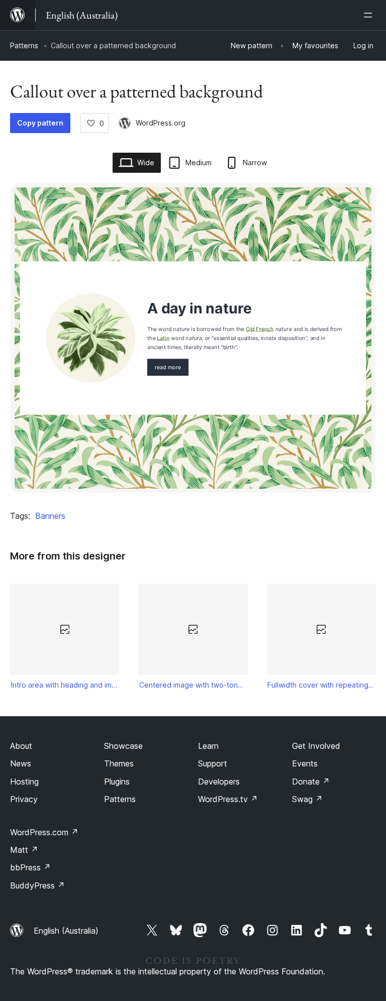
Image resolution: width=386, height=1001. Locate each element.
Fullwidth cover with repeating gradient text (321, 685)
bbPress (30, 867)
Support (212, 763)
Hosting (24, 781)
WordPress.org (160, 123)
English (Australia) (66, 931)
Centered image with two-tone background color (193, 685)
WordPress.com (44, 832)
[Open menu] (370, 15)
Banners (50, 516)
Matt (24, 850)
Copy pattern (40, 123)
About (21, 746)
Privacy (24, 799)
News (20, 763)
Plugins (117, 781)
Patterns (24, 45)
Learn (208, 746)
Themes (119, 763)
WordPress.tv (228, 799)
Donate (311, 781)
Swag (307, 799)
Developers (219, 781)
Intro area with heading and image (65, 685)
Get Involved (316, 746)
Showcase (123, 746)
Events (305, 763)
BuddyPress (37, 885)
